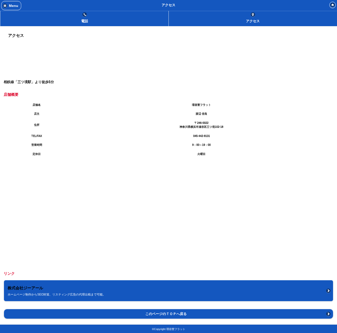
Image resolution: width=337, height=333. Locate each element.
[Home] (332, 5)
